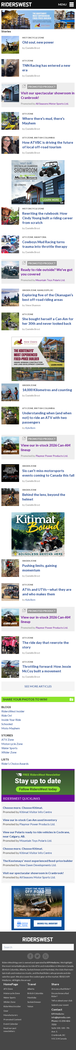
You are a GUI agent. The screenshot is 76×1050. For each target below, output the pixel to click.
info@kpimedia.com (60, 1017)
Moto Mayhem (10, 728)
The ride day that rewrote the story (45, 644)
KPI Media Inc (53, 962)
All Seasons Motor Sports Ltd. (52, 103)
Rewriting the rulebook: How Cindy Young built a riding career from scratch (47, 218)
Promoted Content (12, 1019)
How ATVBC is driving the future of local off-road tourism (47, 144)
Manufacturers (11, 1015)
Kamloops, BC (45, 290)
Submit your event (60, 1005)
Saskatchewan (34, 1002)
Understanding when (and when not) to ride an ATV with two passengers (47, 417)
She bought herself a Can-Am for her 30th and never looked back (48, 321)
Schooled (7, 724)
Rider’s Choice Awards (15, 763)
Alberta (30, 989)
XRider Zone (29, 290)
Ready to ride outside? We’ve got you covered (46, 272)
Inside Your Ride (11, 719)
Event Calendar (11, 1024)
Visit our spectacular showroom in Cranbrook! (48, 95)
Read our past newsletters (10, 1029)
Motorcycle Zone (33, 37)
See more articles (38, 686)
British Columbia (44, 137)
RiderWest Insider (12, 1006)
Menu (62, 4)
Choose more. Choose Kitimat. (23, 807)
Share (55, 984)
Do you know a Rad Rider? (60, 995)
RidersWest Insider (13, 711)
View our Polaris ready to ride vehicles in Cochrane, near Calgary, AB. (36, 834)
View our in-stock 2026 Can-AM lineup (45, 447)
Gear (6, 1010)
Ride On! (6, 715)
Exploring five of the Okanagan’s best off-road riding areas (47, 297)
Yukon (30, 1006)
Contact (56, 1009)
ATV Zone (27, 60)
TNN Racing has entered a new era (46, 67)
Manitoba (40, 237)
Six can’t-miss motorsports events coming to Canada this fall (48, 473)
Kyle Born (30, 428)
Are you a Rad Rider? (61, 989)
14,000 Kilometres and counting (47, 390)
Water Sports (9, 748)
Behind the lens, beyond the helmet (43, 497)
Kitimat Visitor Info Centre (35, 812)
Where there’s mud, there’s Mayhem (43, 120)
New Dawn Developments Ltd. (37, 865)
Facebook (30, 956)
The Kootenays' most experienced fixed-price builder (38, 860)
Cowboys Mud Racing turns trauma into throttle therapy (44, 244)
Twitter (37, 956)
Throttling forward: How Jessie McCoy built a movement (46, 668)
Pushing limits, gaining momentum (39, 567)
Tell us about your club (61, 1000)
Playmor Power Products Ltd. (52, 455)
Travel (31, 984)
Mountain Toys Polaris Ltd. (50, 280)
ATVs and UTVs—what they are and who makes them (46, 591)
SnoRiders (38, 939)
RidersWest (17, 4)
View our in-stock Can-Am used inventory (30, 820)
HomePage (11, 984)
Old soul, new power (38, 42)
